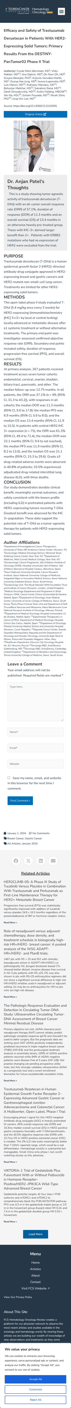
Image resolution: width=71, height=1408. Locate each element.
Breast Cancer (15, 838)
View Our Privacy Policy (18, 1297)
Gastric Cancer (33, 838)
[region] (35, 1375)
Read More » (10, 922)
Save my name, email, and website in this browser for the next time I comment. (34, 783)
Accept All (35, 1379)
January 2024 (29, 843)
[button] (61, 11)
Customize (35, 1389)
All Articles (13, 843)
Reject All (35, 1400)
